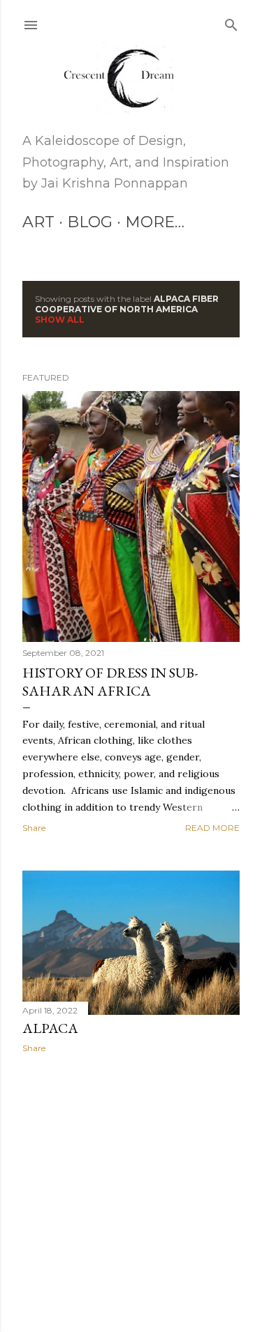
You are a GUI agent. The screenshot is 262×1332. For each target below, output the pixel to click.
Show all (60, 319)
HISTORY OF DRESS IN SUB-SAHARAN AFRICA (110, 682)
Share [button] (33, 827)
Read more (212, 827)
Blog (89, 222)
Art (38, 222)
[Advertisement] (131, 1175)
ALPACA (50, 1028)
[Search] (231, 22)
